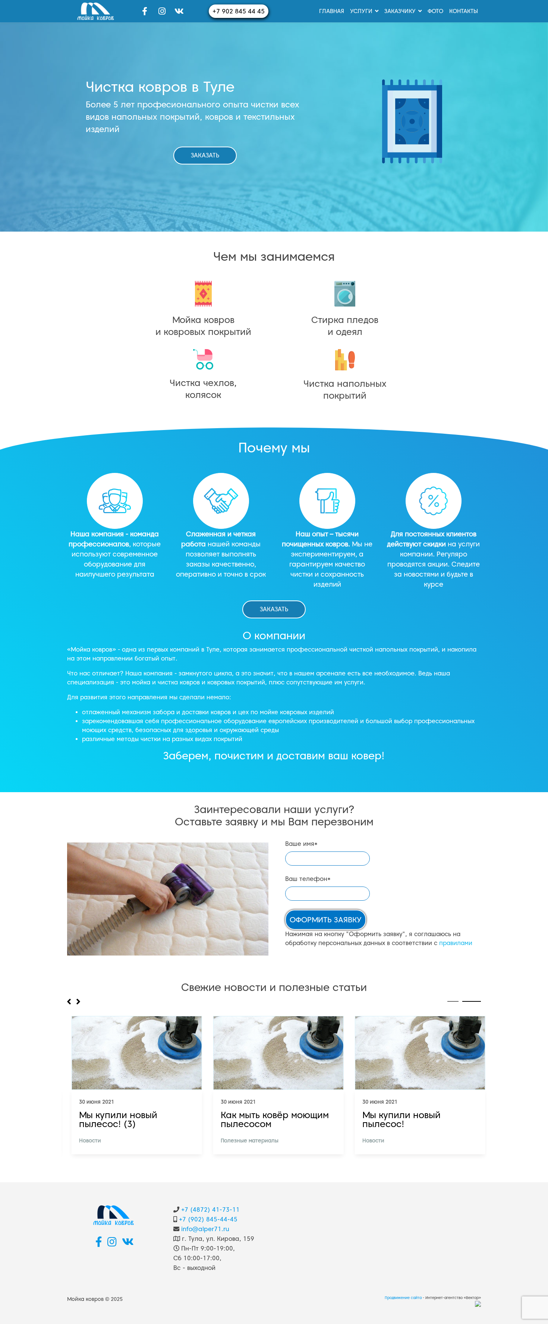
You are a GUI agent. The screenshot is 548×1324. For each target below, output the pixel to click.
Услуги (361, 11)
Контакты (463, 11)
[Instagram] (162, 11)
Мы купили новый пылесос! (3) (114, 1120)
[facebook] (145, 11)
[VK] (179, 11)
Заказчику (400, 11)
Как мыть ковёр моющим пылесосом (270, 1120)
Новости (86, 1140)
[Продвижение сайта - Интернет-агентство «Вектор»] (478, 1304)
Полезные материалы (245, 1140)
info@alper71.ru (205, 1229)
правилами (455, 943)
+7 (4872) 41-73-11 (210, 1209)
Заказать (205, 155)
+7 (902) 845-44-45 (208, 1219)
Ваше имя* (301, 843)
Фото (435, 11)
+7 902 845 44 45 (238, 11)
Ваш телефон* (308, 878)
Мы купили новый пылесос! (397, 1120)
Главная (331, 11)
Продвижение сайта (403, 1298)
